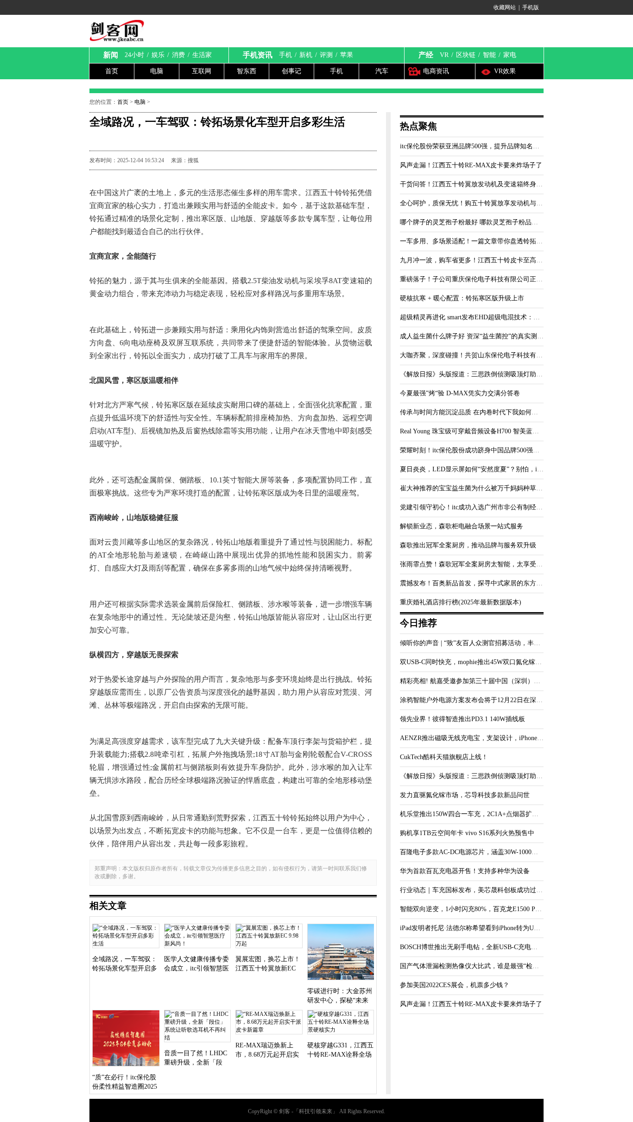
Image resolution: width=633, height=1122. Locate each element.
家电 (509, 54)
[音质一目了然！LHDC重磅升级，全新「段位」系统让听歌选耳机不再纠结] (197, 1027)
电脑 (156, 71)
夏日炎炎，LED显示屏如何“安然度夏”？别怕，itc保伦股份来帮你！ (497, 469)
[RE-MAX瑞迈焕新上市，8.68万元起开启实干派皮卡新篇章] (269, 1023)
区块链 (465, 54)
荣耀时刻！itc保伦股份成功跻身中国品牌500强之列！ (476, 450)
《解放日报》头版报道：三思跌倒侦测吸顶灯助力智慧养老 (484, 374)
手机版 (530, 7)
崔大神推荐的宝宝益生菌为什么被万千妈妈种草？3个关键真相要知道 (499, 488)
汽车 (381, 71)
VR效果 (505, 71)
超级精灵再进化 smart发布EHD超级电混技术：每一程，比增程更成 (496, 317)
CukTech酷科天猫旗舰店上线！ (444, 757)
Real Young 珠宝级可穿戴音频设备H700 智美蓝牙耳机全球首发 (489, 431)
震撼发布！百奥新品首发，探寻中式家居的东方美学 (474, 583)
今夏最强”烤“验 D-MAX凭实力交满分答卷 (460, 393)
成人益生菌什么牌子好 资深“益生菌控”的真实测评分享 (478, 336)
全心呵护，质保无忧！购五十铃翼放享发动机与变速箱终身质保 (491, 203)
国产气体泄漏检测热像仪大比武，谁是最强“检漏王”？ (477, 966)
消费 (178, 54)
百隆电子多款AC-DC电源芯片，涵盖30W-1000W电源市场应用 (488, 852)
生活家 (202, 54)
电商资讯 (436, 71)
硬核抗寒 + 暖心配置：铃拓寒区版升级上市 (462, 298)
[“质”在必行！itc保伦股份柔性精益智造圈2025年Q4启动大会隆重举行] (125, 1039)
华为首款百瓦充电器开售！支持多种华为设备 (465, 871)
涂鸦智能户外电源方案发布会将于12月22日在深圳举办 (478, 700)
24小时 (134, 54)
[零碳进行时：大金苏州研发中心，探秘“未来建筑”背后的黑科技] (340, 953)
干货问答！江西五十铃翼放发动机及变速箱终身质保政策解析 (487, 184)
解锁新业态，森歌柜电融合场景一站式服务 (461, 526)
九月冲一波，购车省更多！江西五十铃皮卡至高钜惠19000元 (486, 260)
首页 (111, 71)
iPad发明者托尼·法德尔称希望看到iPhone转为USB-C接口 (480, 928)
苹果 (346, 54)
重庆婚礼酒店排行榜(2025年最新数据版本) (460, 602)
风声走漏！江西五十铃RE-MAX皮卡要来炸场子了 (471, 165)
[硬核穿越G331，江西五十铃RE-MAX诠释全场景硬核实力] (340, 1023)
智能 (489, 54)
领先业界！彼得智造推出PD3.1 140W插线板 (462, 719)
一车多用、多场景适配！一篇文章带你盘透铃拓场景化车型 (484, 241)
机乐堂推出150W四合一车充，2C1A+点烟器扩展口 (472, 814)
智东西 (246, 71)
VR (444, 54)
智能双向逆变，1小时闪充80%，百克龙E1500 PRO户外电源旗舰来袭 (498, 909)
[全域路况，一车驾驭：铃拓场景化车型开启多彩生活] (125, 937)
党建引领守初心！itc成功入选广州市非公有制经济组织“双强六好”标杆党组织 (510, 507)
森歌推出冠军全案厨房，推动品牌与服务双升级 (468, 545)
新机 (305, 54)
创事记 (291, 71)
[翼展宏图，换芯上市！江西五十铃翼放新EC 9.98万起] (269, 937)
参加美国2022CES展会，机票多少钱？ (454, 985)
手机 (285, 54)
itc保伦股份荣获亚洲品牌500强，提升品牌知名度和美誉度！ (486, 146)
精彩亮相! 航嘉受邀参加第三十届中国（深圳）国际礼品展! (484, 681)
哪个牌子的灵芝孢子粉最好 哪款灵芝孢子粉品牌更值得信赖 (485, 222)
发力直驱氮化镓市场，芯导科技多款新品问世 (465, 795)
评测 (326, 54)
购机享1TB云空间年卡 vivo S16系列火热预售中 (467, 833)
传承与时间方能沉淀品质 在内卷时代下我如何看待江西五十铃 (488, 412)
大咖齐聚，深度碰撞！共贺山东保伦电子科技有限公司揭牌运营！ (494, 355)
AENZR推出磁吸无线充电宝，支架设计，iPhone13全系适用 (485, 738)
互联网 (201, 71)
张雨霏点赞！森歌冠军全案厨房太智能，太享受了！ (474, 564)
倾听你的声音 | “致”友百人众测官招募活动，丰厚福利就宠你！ (489, 643)
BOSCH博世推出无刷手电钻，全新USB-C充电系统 (472, 947)
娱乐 (158, 54)
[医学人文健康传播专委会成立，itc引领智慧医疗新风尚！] (197, 937)
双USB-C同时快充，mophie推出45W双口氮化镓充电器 (477, 662)
